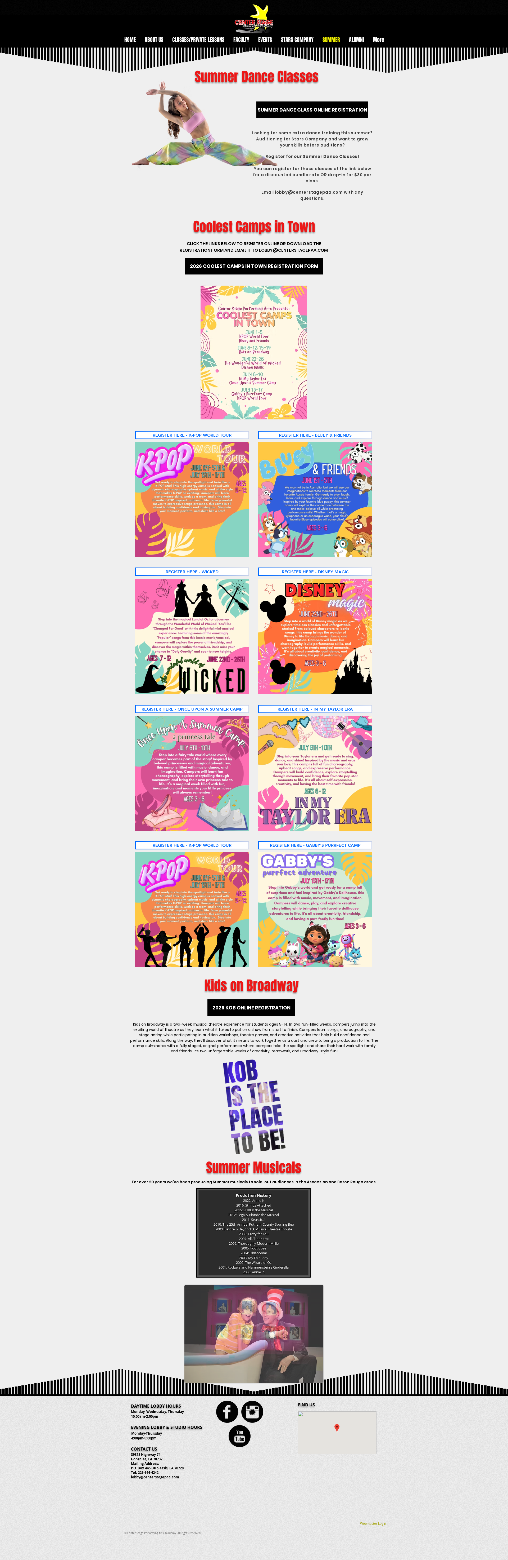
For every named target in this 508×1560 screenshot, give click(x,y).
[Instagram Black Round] (252, 1412)
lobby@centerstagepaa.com (155, 1477)
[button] (254, 266)
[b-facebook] (227, 1412)
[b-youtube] (239, 1436)
